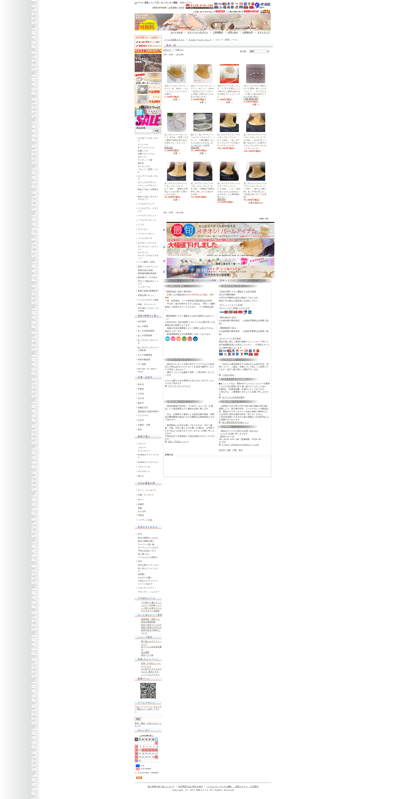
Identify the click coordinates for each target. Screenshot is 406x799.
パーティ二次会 (145, 520)
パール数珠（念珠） (147, 262)
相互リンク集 (147, 655)
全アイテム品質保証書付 (233, 397)
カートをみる (176, 32)
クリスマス (143, 415)
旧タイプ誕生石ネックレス (148, 282)
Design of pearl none (147, 370)
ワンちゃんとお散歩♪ (148, 557)
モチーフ (142, 157)
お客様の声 (247, 32)
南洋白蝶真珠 (144, 359)
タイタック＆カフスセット (148, 256)
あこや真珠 (143, 326)
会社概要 (145, 652)
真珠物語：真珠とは (150, 619)
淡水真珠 (142, 321)
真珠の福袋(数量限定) (148, 291)
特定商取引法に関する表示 (190, 786)
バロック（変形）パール (148, 170)
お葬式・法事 (144, 425)
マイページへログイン (197, 32)
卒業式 (141, 389)
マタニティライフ (146, 588)
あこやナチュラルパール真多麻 (148, 348)
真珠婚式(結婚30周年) (148, 411)
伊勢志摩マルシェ (146, 295)
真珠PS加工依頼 (145, 270)
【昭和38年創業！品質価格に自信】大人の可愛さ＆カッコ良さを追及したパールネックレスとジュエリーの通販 (203, 8)
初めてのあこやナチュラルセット (148, 198)
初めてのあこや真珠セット (148, 190)
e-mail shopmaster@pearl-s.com (240, 444)
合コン (141, 499)
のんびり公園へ (145, 577)
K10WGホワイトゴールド (148, 456)
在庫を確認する (256, 202)
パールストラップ (146, 204)
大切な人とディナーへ (148, 581)
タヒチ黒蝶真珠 (145, 355)
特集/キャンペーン (148, 659)
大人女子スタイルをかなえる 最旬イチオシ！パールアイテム (151, 672)
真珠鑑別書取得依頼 (147, 273)
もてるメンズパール (147, 243)
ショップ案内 (145, 637)
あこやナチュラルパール (148, 341)
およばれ (142, 511)
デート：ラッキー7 (147, 490)
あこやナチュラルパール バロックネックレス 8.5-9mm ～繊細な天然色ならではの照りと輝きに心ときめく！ (176, 188)
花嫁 (140, 508)
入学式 (141, 394)
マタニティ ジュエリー (149, 592)
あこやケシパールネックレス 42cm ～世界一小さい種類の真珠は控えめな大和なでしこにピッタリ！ (176, 140)
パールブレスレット (147, 220)
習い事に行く (144, 554)
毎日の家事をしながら (148, 538)
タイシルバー (144, 451)
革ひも (141, 476)
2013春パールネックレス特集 (148, 309)
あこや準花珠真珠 (146, 331)
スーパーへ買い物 (146, 544)
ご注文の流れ (228, 375)
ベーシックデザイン (147, 185)
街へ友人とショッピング (148, 569)
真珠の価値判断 (148, 622)
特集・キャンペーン (147, 304)
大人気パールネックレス (148, 139)
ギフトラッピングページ (179, 386)
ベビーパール (144, 467)
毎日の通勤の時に (146, 541)
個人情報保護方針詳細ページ (235, 422)
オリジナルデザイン (147, 182)
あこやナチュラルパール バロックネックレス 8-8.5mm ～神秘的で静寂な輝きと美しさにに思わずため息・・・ (203, 188)
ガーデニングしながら (148, 547)
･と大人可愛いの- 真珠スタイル (164, 2)
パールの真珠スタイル (174, 40)
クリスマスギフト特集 (148, 300)
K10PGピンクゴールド (148, 462)
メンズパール (144, 287)
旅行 (140, 429)
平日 (140, 534)
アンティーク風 (145, 160)
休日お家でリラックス (148, 565)
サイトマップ (263, 32)
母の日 (141, 384)
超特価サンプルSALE (147, 277)
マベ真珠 (142, 364)
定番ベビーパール (146, 154)
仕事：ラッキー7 (146, 495)
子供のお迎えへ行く (147, 551)
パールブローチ (145, 238)
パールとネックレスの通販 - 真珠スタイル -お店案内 (233, 786)
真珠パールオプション (148, 266)
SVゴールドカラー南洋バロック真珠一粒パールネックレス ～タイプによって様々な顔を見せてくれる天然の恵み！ (255, 91)
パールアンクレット (147, 215)
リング (141, 224)
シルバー (142, 443)
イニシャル (143, 144)
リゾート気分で (145, 584)
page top (263, 218)
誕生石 (141, 163)
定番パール (143, 151)
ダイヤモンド (144, 471)
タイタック (143, 252)
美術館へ (142, 574)
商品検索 (141, 128)
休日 (140, 561)
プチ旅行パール (146, 598)
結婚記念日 (143, 407)
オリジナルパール (146, 147)
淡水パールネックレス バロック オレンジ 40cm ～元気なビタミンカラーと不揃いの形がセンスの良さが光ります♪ (203, 91)
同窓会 (141, 515)
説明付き (167, 50)
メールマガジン (146, 702)
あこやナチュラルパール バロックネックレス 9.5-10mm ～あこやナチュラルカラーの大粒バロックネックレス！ (228, 140)
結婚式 (141, 504)
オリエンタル (144, 166)
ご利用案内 (218, 32)
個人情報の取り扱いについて (161, 786)
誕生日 (141, 403)
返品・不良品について (178, 441)
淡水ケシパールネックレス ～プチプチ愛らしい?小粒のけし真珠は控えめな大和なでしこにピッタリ (228, 91)
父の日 (141, 398)
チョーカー (143, 229)
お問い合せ (233, 32)
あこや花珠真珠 (145, 335)
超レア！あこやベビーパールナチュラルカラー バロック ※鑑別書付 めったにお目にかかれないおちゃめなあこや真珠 (203, 140)
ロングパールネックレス (148, 177)
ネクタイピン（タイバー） (148, 247)
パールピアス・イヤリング (148, 209)
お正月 (141, 420)
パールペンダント (146, 233)
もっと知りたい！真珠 (150, 615)
